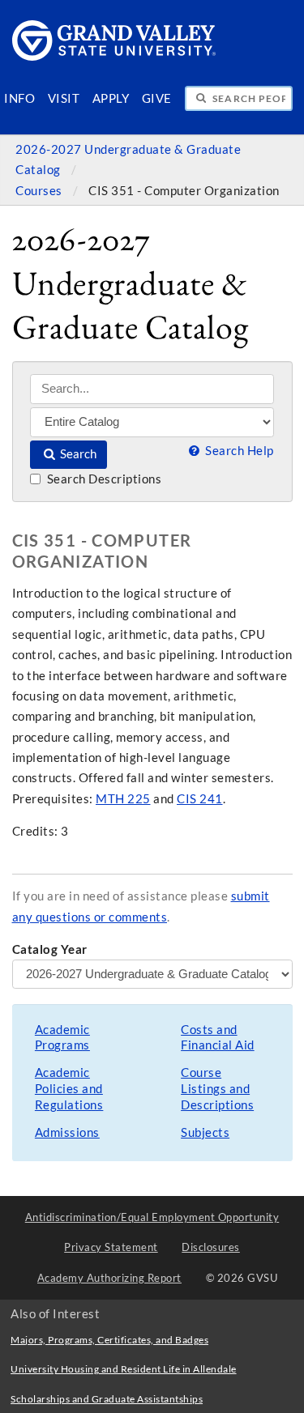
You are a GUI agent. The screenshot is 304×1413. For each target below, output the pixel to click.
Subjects (205, 1132)
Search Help (238, 451)
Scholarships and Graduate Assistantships (107, 1399)
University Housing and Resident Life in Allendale (124, 1369)
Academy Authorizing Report (109, 1277)
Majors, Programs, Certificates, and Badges (109, 1340)
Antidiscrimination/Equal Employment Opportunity (152, 1217)
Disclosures (211, 1247)
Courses (40, 191)
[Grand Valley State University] (114, 56)
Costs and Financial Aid (218, 1038)
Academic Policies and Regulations (69, 1088)
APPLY (111, 98)
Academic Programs (62, 1038)
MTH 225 (123, 799)
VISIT (64, 98)
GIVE (157, 98)
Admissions (67, 1132)
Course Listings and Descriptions (217, 1088)
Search (77, 454)
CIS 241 (200, 799)
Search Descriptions (102, 479)
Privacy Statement (111, 1247)
